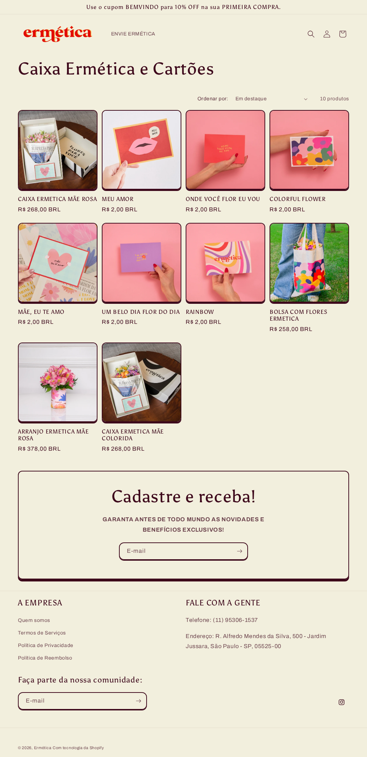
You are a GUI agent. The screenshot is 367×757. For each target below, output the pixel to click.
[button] (311, 34)
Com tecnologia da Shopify (78, 748)
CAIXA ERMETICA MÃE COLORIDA (133, 435)
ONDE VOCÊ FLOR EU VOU (223, 199)
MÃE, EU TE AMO (41, 311)
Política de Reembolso (45, 658)
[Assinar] (239, 551)
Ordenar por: (212, 98)
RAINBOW (200, 311)
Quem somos (34, 620)
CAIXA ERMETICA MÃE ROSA (57, 199)
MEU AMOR (118, 199)
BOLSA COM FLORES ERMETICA (299, 315)
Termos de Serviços (42, 633)
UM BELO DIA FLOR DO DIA (141, 311)
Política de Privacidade (45, 645)
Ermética (43, 748)
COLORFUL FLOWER (298, 199)
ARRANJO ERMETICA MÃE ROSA (53, 435)
